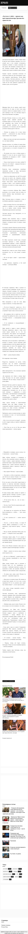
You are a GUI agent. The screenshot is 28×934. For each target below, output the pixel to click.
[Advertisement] (14, 95)
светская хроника (7, 874)
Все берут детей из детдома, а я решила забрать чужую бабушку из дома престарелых (12, 717)
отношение (5, 879)
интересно (15, 868)
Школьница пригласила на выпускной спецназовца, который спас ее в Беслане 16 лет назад (13, 700)
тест (18, 874)
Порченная (13, 840)
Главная (4, 7)
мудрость (5, 871)
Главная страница (5, 925)
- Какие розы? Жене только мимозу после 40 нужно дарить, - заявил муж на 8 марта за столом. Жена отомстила (13, 819)
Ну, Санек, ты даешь (15, 853)
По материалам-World (7, 657)
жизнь (16, 876)
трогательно (11, 681)
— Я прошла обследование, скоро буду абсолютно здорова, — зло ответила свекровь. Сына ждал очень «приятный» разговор (13, 810)
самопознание (6, 876)
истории (5, 681)
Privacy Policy (4, 927)
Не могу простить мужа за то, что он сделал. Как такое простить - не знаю (13, 732)
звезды (15, 871)
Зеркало (4, 2)
